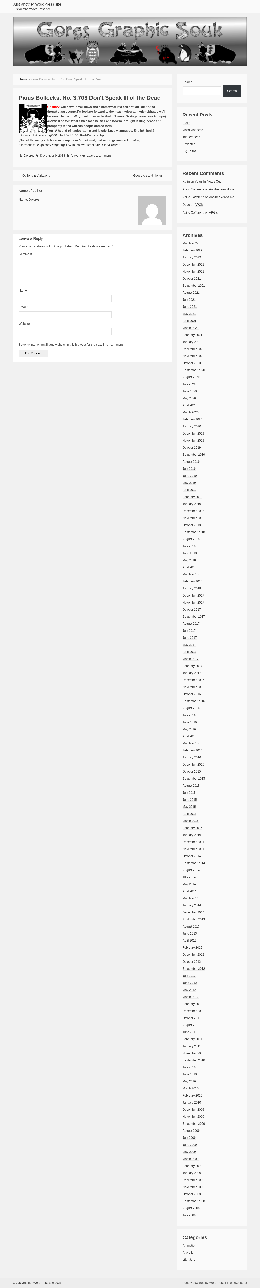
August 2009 (191, 1130)
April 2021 (189, 320)
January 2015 (192, 835)
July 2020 (189, 384)
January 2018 (192, 588)
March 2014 (191, 898)
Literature (189, 1259)
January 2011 (192, 1046)
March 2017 (191, 658)
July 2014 (189, 877)
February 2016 (192, 750)
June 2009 (190, 1144)
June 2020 (190, 391)
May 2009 (189, 1151)
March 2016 (191, 743)
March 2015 (191, 820)
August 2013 (191, 926)
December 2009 (193, 1109)
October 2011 (192, 1018)
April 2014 (189, 891)
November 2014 (193, 849)
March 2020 (191, 412)
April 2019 (189, 489)
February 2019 (192, 496)
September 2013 (194, 919)
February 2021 (192, 335)
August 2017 (191, 623)
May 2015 (189, 806)
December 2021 (193, 264)
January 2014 (192, 905)
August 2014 (191, 870)
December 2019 (193, 433)
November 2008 (193, 1187)
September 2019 (194, 454)
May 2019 (189, 482)
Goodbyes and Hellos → (149, 175)
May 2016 (189, 729)
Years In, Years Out (208, 181)
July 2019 (189, 468)
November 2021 (193, 271)
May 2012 (189, 989)
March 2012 (191, 996)
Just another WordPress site (37, 4)
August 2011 (191, 1025)
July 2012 (189, 975)
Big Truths (189, 151)
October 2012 (192, 961)
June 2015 (190, 799)
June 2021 (190, 306)
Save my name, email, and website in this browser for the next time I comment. (71, 344)
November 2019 (193, 440)
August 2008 (191, 1208)
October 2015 (192, 771)
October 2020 (192, 363)
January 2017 (192, 673)
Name (24, 290)
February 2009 (192, 1166)
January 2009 (192, 1173)
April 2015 (189, 813)
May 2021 (189, 313)
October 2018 (192, 525)
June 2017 (190, 637)
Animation (189, 1245)
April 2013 (189, 940)
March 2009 (191, 1158)
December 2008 (193, 1180)
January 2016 (192, 757)
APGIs (199, 204)
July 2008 (189, 1215)
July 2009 (189, 1137)
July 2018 (189, 546)
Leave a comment (99, 155)
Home (23, 79)
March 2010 (191, 1088)
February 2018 (192, 581)
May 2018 (189, 560)
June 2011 (190, 1032)
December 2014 (193, 842)
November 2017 (193, 602)
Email (23, 307)
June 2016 (190, 722)
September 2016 (194, 701)
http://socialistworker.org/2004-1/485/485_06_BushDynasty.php (61, 135)
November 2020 (193, 356)
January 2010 (192, 1102)
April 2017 (189, 651)
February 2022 (192, 250)
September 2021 (194, 285)
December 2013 (193, 912)
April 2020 (189, 405)
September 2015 (194, 778)
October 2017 (192, 609)
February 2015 (192, 827)
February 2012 (192, 1004)
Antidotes (189, 144)
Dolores (29, 155)
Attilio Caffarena (193, 189)
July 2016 (189, 715)
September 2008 (194, 1201)
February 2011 (192, 1039)
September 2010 (194, 1060)
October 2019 (192, 447)
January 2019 (192, 504)
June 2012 (190, 982)
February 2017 (192, 666)
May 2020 (189, 398)
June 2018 (190, 553)
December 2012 (193, 954)
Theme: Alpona (237, 1282)
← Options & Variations (34, 175)
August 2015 (191, 785)
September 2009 (194, 1123)
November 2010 (193, 1053)
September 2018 (194, 532)
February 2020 (192, 419)
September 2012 (194, 968)
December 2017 (193, 595)
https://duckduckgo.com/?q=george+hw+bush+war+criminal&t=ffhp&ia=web (69, 145)
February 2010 (192, 1095)
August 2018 (191, 539)
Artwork (76, 155)
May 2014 (189, 884)
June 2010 (190, 1074)
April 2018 (189, 567)
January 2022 (192, 257)
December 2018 (193, 511)
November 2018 (193, 518)
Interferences (191, 137)
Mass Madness (193, 130)
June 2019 (190, 475)
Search (187, 82)
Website (24, 323)
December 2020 (193, 349)
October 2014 (192, 856)
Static (186, 122)
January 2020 (192, 426)
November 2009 (193, 1116)
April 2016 (189, 736)
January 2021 (192, 342)
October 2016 (192, 694)
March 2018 (191, 574)
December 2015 (193, 764)
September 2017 (194, 616)
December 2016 (193, 680)
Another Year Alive (221, 189)
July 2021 (189, 299)
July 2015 (189, 792)
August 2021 (191, 292)
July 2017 (189, 630)
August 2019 (191, 461)
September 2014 (194, 863)
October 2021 (192, 278)
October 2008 (192, 1194)
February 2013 (192, 947)
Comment (26, 254)
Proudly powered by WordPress (202, 1282)
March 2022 (191, 243)
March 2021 (191, 327)
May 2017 (189, 644)
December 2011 (193, 1011)
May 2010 (189, 1081)
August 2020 (191, 377)
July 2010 (189, 1067)
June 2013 (190, 933)
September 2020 (194, 370)
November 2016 (193, 687)
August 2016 (191, 708)
